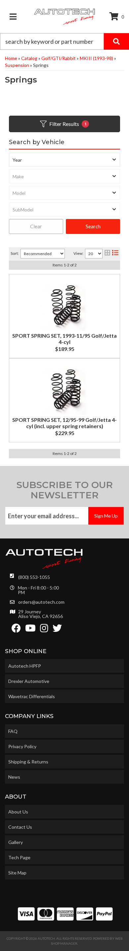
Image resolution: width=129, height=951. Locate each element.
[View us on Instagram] (44, 630)
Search (93, 226)
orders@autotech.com (41, 602)
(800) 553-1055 (34, 577)
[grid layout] (107, 253)
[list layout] (115, 253)
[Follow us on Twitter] (57, 630)
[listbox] (64, 160)
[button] (64, 41)
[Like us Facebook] (16, 630)
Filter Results (68, 124)
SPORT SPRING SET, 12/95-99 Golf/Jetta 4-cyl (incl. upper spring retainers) (64, 423)
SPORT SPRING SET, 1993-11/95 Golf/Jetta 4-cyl (64, 338)
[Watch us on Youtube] (30, 630)
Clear (36, 226)
